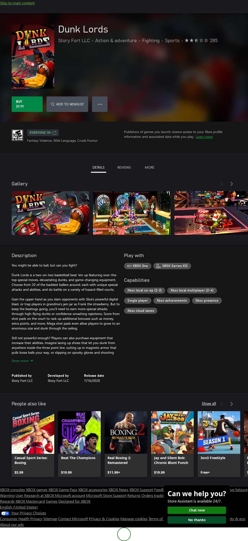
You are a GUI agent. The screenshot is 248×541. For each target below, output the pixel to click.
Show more (20, 360)
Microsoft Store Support (106, 495)
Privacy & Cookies (104, 518)
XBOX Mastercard (30, 501)
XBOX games (36, 489)
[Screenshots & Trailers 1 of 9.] (50, 213)
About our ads (12, 524)
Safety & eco (234, 518)
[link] (33, 444)
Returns (133, 495)
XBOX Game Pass (62, 489)
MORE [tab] (149, 167)
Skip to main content (17, 2)
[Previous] (222, 183)
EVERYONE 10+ (41, 132)
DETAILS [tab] (98, 167)
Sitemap (50, 518)
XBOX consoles (12, 489)
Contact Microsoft (73, 518)
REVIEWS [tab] (124, 167)
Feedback (162, 489)
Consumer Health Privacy (21, 518)
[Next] (231, 183)
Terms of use (159, 518)
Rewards (7, 501)
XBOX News (118, 489)
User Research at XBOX (35, 495)
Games (51, 501)
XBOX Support (141, 489)
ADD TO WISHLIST (70, 104)
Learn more (204, 136)
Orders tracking (154, 495)
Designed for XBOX (74, 501)
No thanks (197, 519)
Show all (209, 403)
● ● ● (100, 104)
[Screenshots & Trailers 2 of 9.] (131, 213)
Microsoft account (70, 495)
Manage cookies (133, 518)
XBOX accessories (93, 489)
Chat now (197, 510)
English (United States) (19, 507)
